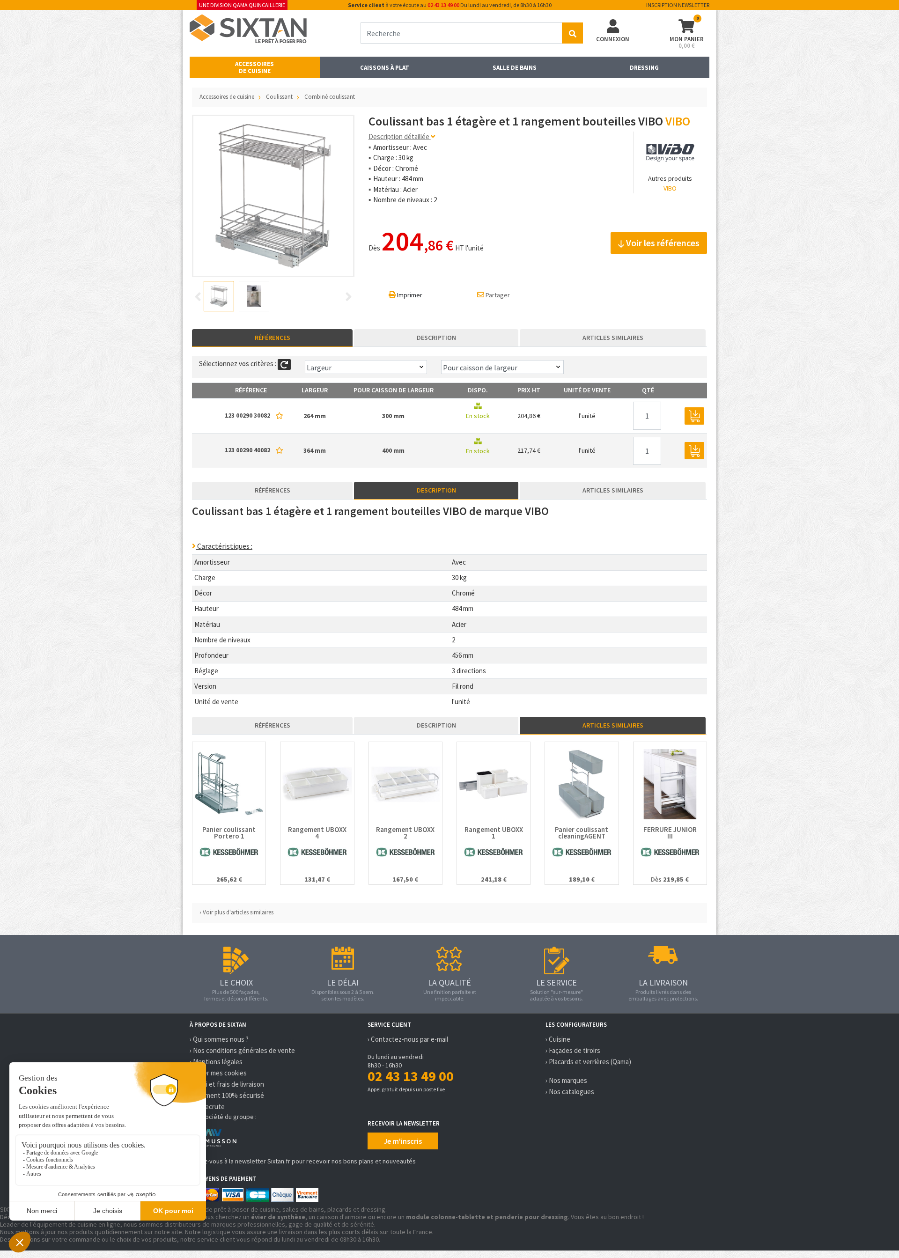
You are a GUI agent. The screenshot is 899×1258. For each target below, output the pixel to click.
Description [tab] (436, 337)
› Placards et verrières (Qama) (588, 1061)
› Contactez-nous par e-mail (408, 1039)
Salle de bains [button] (515, 68)
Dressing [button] (644, 68)
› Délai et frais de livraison (227, 1084)
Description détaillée (399, 136)
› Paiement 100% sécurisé (227, 1095)
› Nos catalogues (569, 1091)
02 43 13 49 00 (443, 4)
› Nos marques (566, 1080)
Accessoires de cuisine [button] (254, 67)
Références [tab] (272, 337)
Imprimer (409, 295)
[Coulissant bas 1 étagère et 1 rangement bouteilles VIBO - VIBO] (273, 196)
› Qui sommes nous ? (219, 1039)
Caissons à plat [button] (384, 68)
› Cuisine (557, 1039)
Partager (497, 295)
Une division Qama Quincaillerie (242, 4)
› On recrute (207, 1106)
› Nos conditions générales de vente (242, 1050)
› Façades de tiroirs (572, 1050)
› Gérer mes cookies (218, 1072)
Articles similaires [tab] (612, 337)
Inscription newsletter (677, 4)
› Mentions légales (216, 1061)
